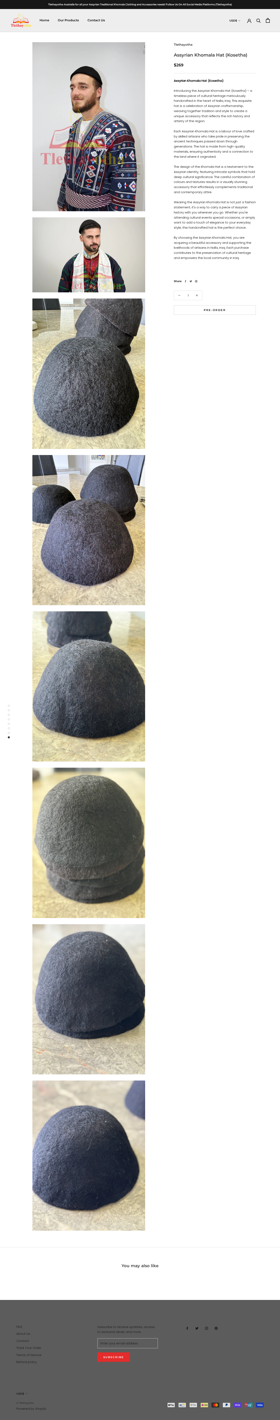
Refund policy (26, 1362)
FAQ (19, 1327)
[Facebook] (185, 281)
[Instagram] (206, 1328)
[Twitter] (191, 281)
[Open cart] (268, 20)
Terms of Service (28, 1355)
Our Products (68, 20)
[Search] (258, 20)
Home (44, 20)
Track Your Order (28, 1348)
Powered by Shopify (31, 1408)
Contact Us (96, 20)
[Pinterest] (196, 281)
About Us (23, 1333)
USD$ (233, 20)
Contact (22, 1341)
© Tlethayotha (25, 1402)
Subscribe (113, 1357)
